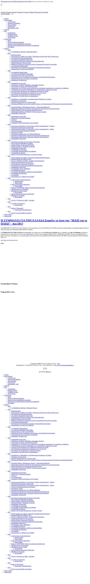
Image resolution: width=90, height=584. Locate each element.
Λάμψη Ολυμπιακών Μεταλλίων (20, 184)
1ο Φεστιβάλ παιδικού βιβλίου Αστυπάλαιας (23, 151)
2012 (9, 211)
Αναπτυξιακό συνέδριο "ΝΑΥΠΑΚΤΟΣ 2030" (24, 86)
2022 (9, 97)
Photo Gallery (18, 183)
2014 (9, 202)
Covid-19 (14, 119)
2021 (9, 105)
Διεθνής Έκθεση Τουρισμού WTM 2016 (22, 194)
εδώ (5, 240)
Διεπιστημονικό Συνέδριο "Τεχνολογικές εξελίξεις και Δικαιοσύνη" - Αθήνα (32, 129)
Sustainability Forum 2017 (18, 167)
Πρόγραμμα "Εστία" (17, 132)
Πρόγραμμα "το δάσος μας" (19, 80)
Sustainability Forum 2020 (18, 116)
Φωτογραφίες (18, 192)
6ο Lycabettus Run (16, 121)
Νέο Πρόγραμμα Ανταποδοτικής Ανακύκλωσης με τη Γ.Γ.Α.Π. (28, 93)
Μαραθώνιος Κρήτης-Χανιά (19, 191)
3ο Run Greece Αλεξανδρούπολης (20, 180)
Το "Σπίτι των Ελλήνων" (18, 203)
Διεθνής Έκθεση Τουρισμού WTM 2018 (22, 145)
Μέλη (9, 40)
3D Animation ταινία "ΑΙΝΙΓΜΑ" (20, 168)
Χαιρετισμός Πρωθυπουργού (23, 210)
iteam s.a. (48, 371)
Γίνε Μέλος (11, 47)
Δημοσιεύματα (19, 181)
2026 (9, 50)
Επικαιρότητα (11, 33)
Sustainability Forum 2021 (18, 113)
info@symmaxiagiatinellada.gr (65, 365)
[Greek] (3, 12)
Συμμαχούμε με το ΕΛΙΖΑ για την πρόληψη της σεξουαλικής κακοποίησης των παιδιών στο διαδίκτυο (40, 88)
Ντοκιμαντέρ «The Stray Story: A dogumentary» (24, 96)
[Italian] (31, 12)
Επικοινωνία (7, 216)
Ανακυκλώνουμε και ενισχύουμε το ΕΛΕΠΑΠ (24, 78)
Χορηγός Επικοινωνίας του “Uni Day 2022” (23, 102)
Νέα (5, 31)
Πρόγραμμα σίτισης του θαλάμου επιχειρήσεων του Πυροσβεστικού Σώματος (33, 77)
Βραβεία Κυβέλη (16, 55)
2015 (9, 198)
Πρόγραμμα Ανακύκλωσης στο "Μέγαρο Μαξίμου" (25, 134)
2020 (9, 115)
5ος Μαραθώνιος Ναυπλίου (19, 150)
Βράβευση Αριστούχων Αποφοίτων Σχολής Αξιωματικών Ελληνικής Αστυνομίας (34, 64)
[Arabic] (8, 12)
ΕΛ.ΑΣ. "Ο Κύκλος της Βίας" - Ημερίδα (22, 200)
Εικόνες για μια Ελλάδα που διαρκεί (21, 213)
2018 (9, 140)
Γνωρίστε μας (11, 21)
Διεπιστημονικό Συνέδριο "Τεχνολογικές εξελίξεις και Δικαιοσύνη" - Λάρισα (32, 126)
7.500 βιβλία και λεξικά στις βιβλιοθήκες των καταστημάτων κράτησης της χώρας (34, 89)
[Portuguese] (38, 12)
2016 (9, 178)
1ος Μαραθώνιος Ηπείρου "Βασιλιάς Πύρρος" (24, 52)
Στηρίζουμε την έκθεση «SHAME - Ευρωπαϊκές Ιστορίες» (27, 85)
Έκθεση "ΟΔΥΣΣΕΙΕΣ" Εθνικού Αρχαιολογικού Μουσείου (28, 187)
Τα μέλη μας (7, 39)
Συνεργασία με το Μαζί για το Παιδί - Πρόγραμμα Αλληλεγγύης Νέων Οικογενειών (35, 56)
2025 (9, 53)
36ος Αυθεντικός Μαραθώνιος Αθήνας (22, 143)
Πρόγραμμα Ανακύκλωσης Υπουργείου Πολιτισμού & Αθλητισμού (30, 135)
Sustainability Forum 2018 (18, 148)
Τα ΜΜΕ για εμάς (13, 36)
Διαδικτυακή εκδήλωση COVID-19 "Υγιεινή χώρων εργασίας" (29, 112)
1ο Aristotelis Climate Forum (19, 72)
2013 (9, 206)
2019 (9, 124)
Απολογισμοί (11, 26)
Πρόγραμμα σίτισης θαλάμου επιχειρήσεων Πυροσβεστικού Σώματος (31, 67)
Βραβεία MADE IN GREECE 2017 (21, 159)
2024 (9, 70)
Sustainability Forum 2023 (18, 83)
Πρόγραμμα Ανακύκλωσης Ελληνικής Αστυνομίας (25, 142)
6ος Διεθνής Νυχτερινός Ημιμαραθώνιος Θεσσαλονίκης (27, 165)
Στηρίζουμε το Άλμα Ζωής (18, 101)
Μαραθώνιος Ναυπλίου (17, 195)
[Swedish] (45, 12)
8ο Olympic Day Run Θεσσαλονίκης (21, 58)
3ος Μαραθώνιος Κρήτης (18, 153)
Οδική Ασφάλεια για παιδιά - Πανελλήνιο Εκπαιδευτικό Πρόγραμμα (30, 157)
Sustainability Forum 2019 (18, 138)
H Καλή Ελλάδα (12, 34)
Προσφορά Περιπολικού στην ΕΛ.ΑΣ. (22, 162)
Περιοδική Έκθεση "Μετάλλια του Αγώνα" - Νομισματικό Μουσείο (30, 107)
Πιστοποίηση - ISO (13, 28)
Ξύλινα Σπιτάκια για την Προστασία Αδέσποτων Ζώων (26, 110)
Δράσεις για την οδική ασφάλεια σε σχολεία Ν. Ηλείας (26, 154)
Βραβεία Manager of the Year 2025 (21, 63)
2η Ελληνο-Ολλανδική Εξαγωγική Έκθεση (23, 131)
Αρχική (6, 18)
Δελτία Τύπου (11, 37)
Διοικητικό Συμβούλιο (14, 23)
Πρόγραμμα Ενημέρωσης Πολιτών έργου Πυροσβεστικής (27, 61)
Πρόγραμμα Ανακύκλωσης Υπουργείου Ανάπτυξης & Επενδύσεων (30, 137)
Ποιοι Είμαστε (8, 20)
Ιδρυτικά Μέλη (12, 25)
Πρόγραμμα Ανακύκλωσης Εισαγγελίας (22, 127)
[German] (25, 12)
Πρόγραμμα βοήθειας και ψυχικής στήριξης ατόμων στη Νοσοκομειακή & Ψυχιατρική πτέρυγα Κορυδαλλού (41, 104)
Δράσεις (6, 48)
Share (2, 243)
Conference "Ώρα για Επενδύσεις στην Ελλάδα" (24, 123)
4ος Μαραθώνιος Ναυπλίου (19, 173)
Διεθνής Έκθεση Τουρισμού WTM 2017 (22, 164)
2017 (9, 156)
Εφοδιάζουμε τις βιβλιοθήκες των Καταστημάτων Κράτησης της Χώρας (31, 99)
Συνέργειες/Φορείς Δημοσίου (16, 42)
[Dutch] (13, 12)
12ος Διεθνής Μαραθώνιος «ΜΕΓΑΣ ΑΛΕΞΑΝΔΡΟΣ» (26, 172)
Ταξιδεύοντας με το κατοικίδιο (19, 189)
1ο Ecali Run (15, 175)
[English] (19, 12)
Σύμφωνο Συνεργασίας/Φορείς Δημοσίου (19, 44)
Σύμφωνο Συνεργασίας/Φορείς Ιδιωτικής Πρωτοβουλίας (23, 45)
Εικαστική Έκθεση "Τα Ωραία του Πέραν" (23, 146)
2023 (9, 82)
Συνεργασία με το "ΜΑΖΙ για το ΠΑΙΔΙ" (22, 176)
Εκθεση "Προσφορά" (17, 208)
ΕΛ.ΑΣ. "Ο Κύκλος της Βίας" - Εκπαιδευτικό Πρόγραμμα (27, 161)
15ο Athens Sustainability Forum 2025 (22, 59)
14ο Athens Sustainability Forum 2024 (22, 74)
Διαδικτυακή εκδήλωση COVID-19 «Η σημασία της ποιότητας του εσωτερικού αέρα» (35, 108)
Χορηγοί (6, 29)
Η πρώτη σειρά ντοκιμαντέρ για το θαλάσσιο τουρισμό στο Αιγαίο (29, 91)
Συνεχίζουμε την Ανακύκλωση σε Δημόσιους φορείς (26, 94)
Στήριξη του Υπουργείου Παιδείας (20, 118)
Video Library (8, 214)
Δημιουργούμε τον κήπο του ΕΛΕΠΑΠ (22, 69)
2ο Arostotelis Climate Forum (19, 66)
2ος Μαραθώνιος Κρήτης (18, 170)
